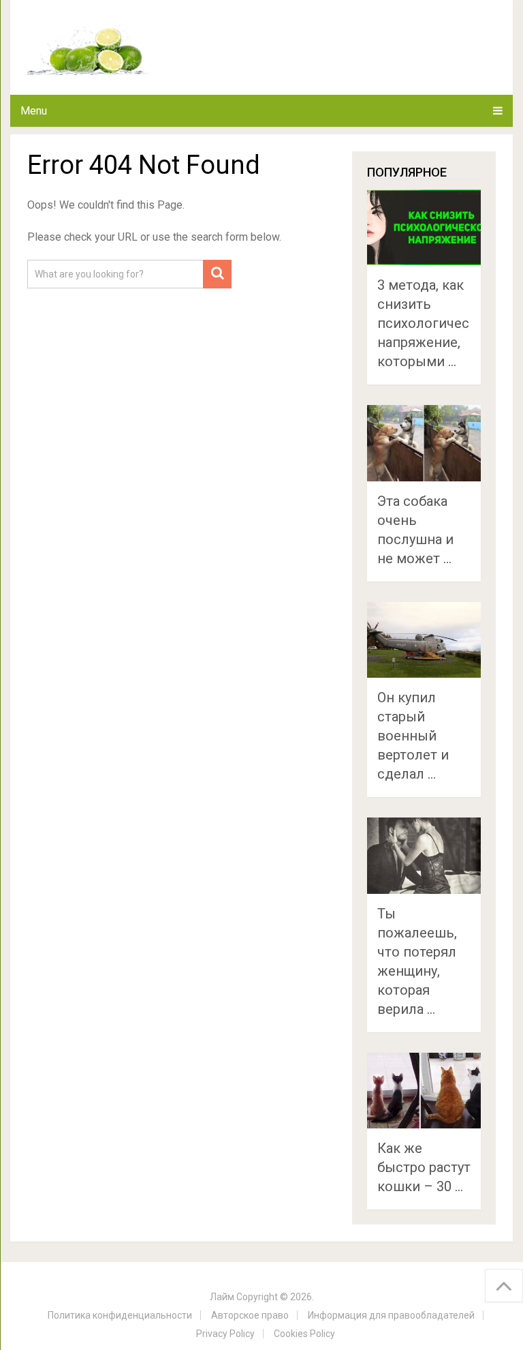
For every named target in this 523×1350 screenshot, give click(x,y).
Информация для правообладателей (391, 1315)
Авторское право (250, 1315)
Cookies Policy (304, 1333)
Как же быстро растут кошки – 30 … (424, 1167)
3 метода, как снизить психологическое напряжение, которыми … (434, 323)
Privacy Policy (225, 1333)
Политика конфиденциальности (120, 1315)
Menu (33, 110)
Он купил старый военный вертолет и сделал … (413, 735)
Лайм (222, 1296)
